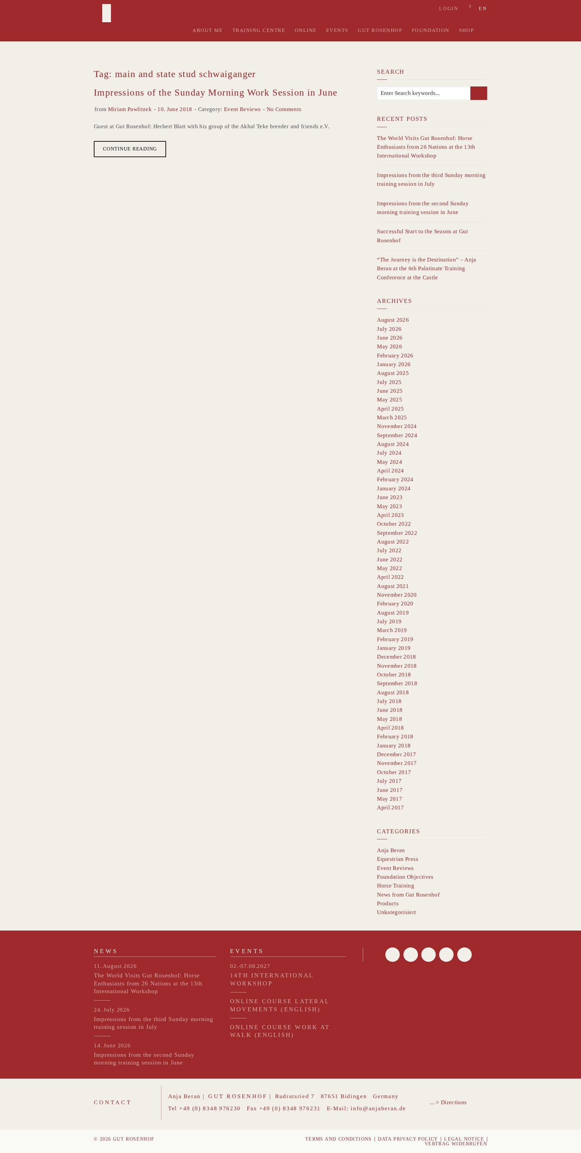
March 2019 (392, 630)
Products (388, 903)
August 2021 (393, 586)
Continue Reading (130, 148)
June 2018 (389, 710)
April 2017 (390, 807)
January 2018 (394, 745)
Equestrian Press (397, 859)
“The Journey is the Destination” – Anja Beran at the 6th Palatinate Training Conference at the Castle (426, 268)
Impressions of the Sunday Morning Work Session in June (216, 92)
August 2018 (393, 692)
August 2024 (393, 444)
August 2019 (393, 612)
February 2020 (395, 603)
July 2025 (389, 382)
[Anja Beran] (106, 13)
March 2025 (392, 417)
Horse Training (395, 885)
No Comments (284, 109)
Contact (113, 1102)
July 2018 (389, 701)
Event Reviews (242, 109)
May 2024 (389, 462)
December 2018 (396, 657)
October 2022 (394, 524)
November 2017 (397, 763)
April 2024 (390, 470)
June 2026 (389, 338)
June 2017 (389, 790)
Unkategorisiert (396, 912)
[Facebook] (392, 954)
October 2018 (394, 674)
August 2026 (393, 320)
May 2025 (389, 399)
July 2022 (389, 550)
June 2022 (389, 559)
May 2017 (389, 799)
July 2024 (389, 453)
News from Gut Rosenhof (408, 895)
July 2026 (389, 329)
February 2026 (395, 355)
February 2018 (395, 736)
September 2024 (397, 435)
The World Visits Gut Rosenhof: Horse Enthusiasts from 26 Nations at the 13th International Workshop (426, 147)
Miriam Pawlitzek (130, 109)
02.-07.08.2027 (250, 966)
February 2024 (395, 479)
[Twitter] (410, 954)
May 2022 (389, 568)
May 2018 (389, 719)
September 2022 (397, 533)
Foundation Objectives (405, 877)
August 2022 (393, 541)
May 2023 (389, 506)
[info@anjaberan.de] (428, 954)
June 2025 (389, 391)
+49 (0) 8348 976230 (210, 1108)
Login (449, 8)
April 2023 (390, 515)
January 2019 (394, 648)
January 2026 (394, 364)
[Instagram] (464, 954)
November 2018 (397, 666)
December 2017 (396, 754)
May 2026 (389, 346)
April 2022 (390, 577)
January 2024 (394, 488)
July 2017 (389, 781)
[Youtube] (446, 954)
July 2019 (389, 621)
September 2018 (397, 683)
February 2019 (395, 639)
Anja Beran (391, 850)
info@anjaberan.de (378, 1108)
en (483, 8)
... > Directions (448, 1102)
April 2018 (390, 728)
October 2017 (394, 772)
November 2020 (397, 595)
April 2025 (390, 409)
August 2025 (393, 373)
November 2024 (397, 426)
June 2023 (389, 497)
